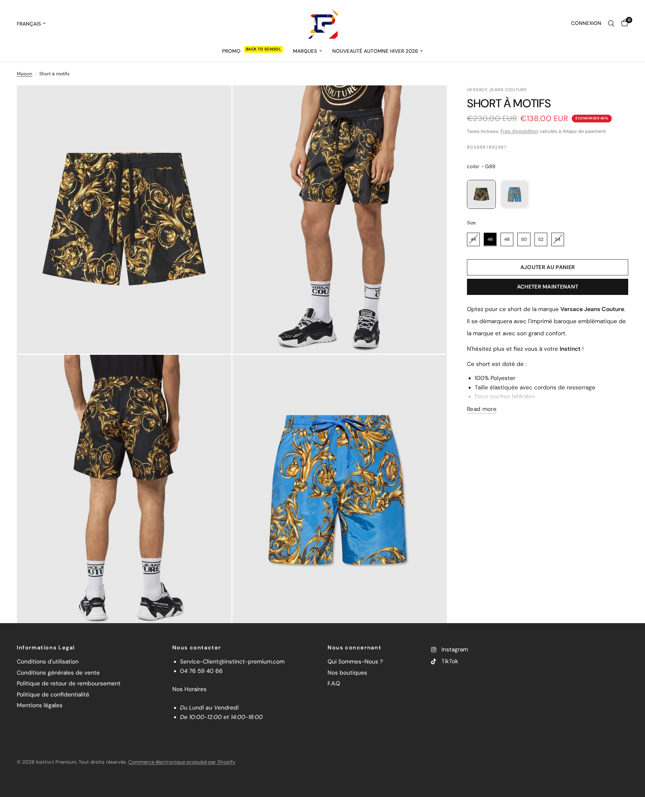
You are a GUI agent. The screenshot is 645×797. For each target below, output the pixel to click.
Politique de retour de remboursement (69, 683)
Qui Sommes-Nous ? (355, 661)
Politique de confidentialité (53, 694)
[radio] (481, 194)
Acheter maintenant (547, 286)
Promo (231, 51)
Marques (305, 51)
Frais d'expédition (519, 131)
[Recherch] (611, 23)
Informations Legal (46, 647)
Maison (24, 74)
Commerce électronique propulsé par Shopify (181, 762)
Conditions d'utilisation (48, 661)
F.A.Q (334, 683)
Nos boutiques (347, 672)
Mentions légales (39, 705)
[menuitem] (252, 51)
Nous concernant (354, 647)
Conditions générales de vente (58, 672)
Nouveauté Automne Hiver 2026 (375, 51)
